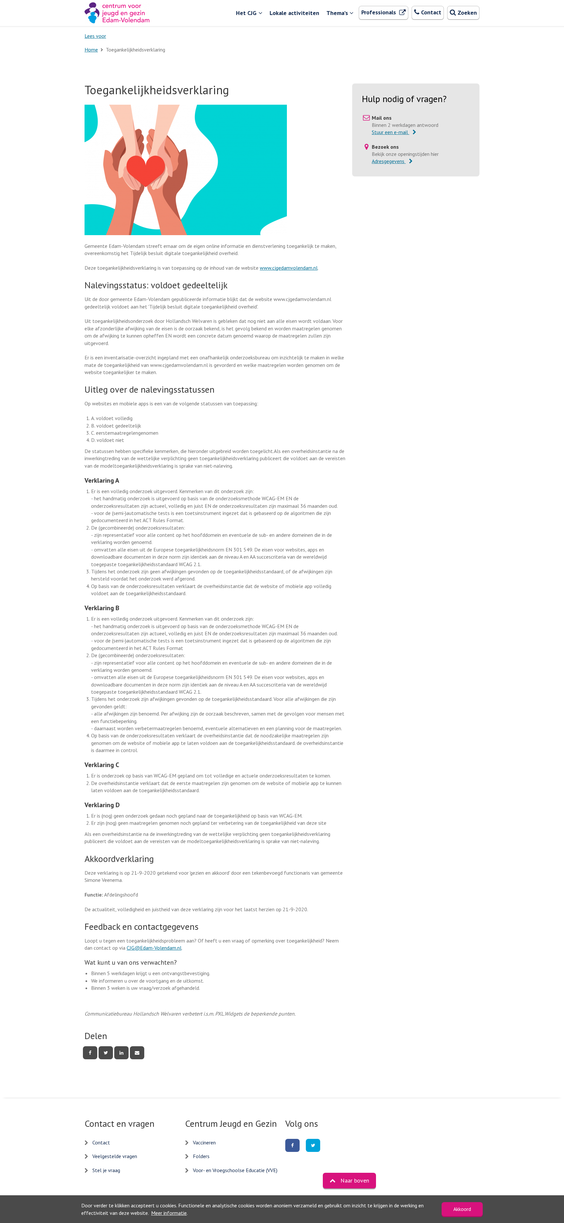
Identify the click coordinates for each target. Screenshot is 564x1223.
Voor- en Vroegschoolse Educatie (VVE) (235, 1170)
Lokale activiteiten (294, 13)
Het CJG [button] (246, 13)
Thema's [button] (337, 13)
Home (91, 49)
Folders (201, 1156)
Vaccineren (204, 1142)
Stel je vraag (106, 1170)
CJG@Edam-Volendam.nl (154, 947)
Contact (101, 1142)
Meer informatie (169, 1213)
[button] (349, 1180)
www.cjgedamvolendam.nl (289, 267)
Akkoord (462, 1209)
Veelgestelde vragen (114, 1156)
